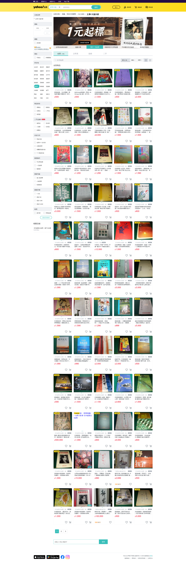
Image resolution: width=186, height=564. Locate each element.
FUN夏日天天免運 (128, 47)
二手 (105, 53)
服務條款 (127, 558)
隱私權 (134, 558)
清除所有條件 (46, 217)
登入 (116, 7)
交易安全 (150, 558)
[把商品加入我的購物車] (70, 103)
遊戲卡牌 (78, 47)
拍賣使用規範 (141, 558)
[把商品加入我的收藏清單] (66, 103)
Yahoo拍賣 (40, 7)
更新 (151, 556)
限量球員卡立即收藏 (111, 47)
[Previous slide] (55, 78)
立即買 (75, 53)
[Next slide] (70, 78)
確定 (47, 33)
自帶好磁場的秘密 (62, 47)
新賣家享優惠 (144, 47)
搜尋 (103, 542)
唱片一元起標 (94, 47)
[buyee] (42, 48)
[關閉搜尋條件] (59, 7)
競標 (90, 53)
